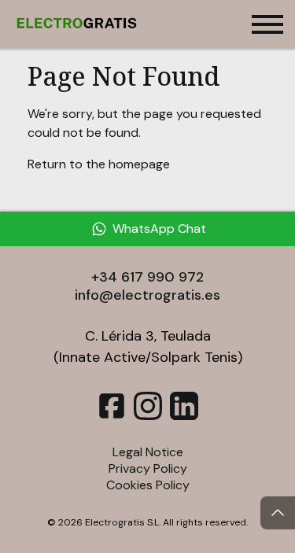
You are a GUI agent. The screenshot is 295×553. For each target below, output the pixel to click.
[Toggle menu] (267, 24)
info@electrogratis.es (147, 295)
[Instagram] (148, 415)
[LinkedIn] (184, 415)
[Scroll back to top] (277, 512)
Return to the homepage (99, 164)
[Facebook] (112, 415)
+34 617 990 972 (147, 277)
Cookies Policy (148, 485)
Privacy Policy (148, 468)
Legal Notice (147, 452)
